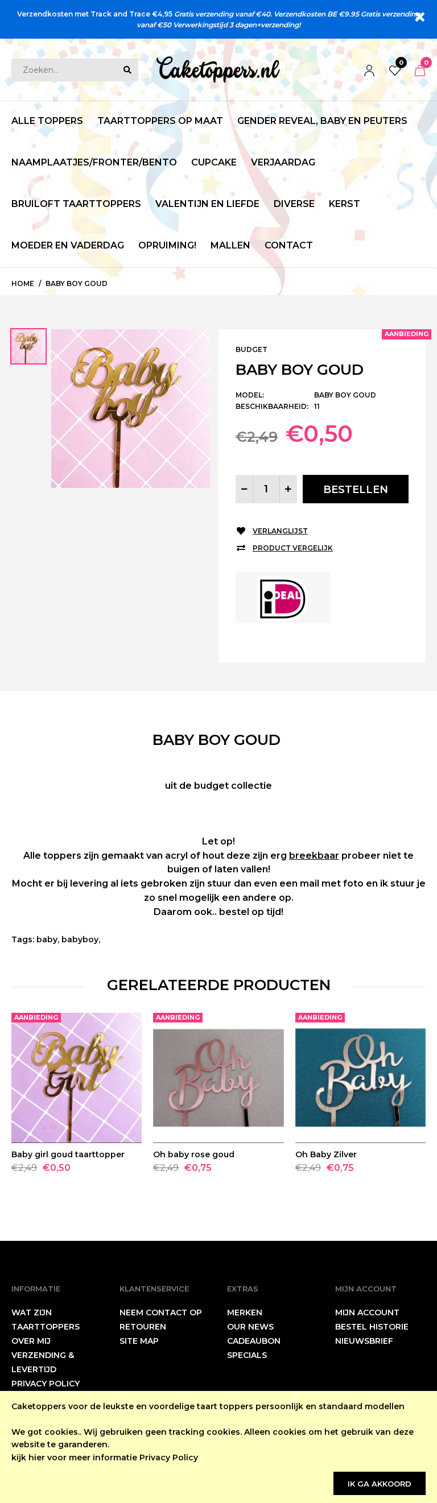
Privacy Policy (168, 1457)
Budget (251, 349)
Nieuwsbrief (364, 1341)
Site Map (139, 1341)
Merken (244, 1312)
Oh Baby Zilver (326, 1154)
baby (46, 939)
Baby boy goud (77, 283)
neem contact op (160, 1312)
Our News (250, 1327)
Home (22, 283)
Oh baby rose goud (193, 1154)
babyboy (79, 939)
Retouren (142, 1327)
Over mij (31, 1341)
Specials (247, 1355)
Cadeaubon (254, 1341)
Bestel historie (372, 1327)
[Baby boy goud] (130, 408)
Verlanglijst (280, 531)
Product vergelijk (293, 548)
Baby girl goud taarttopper (68, 1154)
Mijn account (367, 1312)
